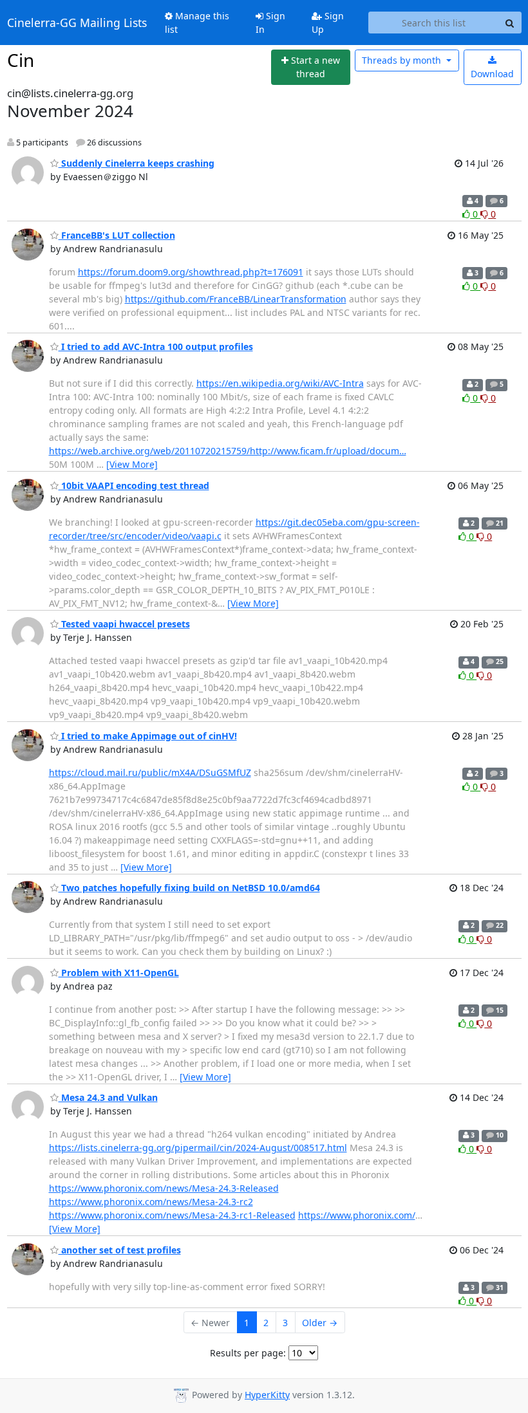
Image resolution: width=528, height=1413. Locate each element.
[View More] (132, 464)
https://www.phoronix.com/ (356, 1215)
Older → (319, 1322)
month (403, 60)
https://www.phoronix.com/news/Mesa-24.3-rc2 (151, 1202)
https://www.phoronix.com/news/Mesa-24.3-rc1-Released (172, 1215)
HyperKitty (267, 1395)
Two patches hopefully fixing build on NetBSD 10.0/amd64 (189, 888)
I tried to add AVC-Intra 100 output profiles (156, 346)
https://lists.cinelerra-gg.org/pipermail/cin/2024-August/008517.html (198, 1147)
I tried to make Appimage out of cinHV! (148, 736)
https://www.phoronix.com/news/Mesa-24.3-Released (164, 1188)
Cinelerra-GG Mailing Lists (77, 22)
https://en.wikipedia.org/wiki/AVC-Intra (280, 383)
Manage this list (197, 22)
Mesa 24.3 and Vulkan (108, 1097)
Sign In (270, 22)
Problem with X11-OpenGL (119, 972)
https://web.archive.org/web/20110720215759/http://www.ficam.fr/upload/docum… (227, 451)
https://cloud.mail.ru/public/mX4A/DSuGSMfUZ (150, 772)
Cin (20, 60)
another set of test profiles (120, 1250)
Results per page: (248, 1353)
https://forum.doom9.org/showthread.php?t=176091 (190, 272)
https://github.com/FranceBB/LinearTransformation (235, 299)
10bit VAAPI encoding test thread (134, 485)
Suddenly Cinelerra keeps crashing (136, 163)
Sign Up (328, 22)
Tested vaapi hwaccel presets (124, 624)
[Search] (510, 22)
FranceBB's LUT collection (117, 235)
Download (492, 74)
